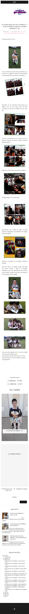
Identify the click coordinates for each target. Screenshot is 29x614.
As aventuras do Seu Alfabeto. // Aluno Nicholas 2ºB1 (15, 578)
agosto (6, 559)
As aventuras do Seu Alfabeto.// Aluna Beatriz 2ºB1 (16, 573)
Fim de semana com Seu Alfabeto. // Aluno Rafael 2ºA (15, 569)
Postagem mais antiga (21, 488)
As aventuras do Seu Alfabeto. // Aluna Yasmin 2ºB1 (15, 566)
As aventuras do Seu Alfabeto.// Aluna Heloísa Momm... (15, 587)
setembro (7, 558)
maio (6, 594)
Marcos (6, 33)
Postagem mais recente (7, 488)
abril (5, 596)
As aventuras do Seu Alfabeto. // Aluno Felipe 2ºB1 (16, 584)
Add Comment (14, 31)
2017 (4, 555)
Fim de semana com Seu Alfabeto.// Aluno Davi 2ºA (15, 575)
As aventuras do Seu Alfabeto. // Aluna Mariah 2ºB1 (15, 582)
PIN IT (21, 384)
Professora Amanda (13, 33)
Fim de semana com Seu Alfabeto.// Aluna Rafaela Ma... (16, 590)
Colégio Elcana (22, 31)
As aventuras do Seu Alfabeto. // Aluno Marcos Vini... (15, 561)
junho (6, 593)
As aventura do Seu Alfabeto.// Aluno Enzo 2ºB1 (15, 585)
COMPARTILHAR (12, 380)
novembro (7, 556)
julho (6, 592)
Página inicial (8, 490)
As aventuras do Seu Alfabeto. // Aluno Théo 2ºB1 (15, 580)
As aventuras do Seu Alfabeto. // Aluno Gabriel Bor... (15, 564)
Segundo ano (21, 33)
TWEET (20, 380)
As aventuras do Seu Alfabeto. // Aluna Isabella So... (15, 572)
